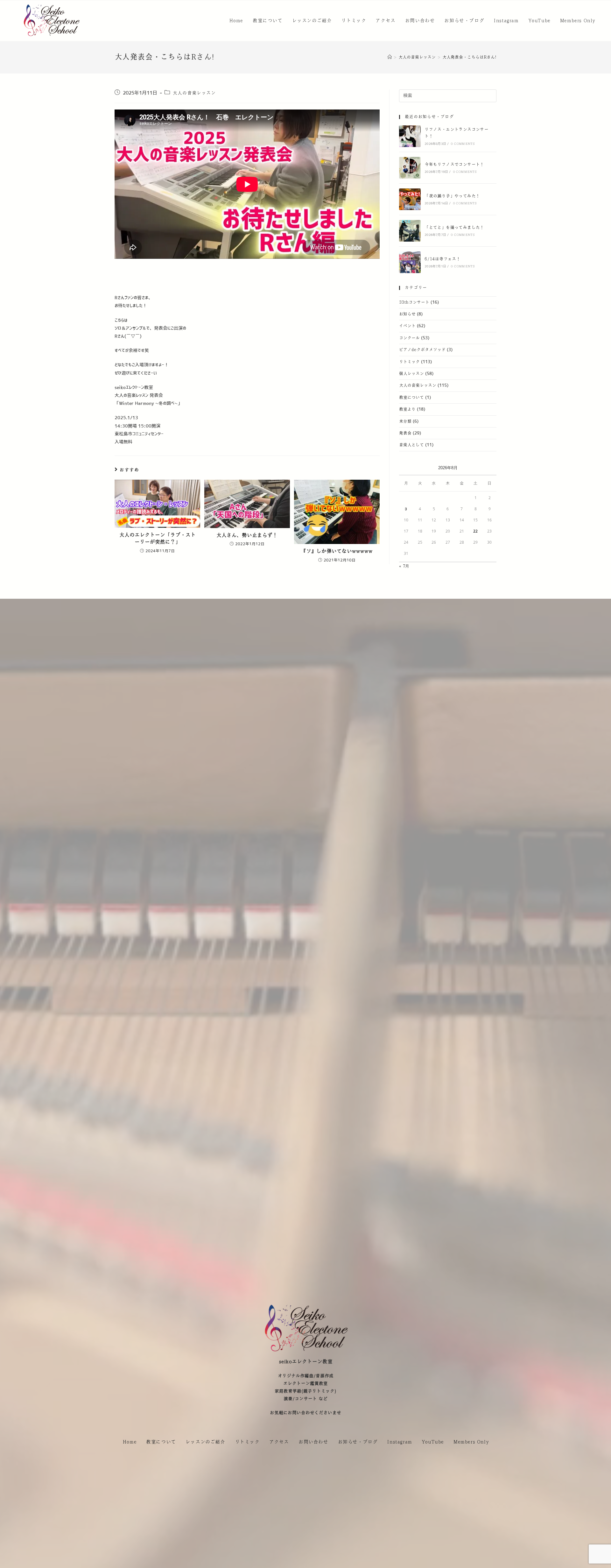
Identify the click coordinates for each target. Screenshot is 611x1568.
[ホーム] (390, 57)
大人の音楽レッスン (194, 92)
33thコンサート (414, 302)
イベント (407, 326)
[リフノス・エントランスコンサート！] (410, 136)
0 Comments (463, 143)
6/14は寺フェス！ (442, 259)
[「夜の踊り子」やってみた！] (410, 199)
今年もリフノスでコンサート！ (454, 164)
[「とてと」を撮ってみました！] (410, 231)
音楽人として (411, 445)
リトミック (409, 362)
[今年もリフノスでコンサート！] (410, 168)
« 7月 (404, 566)
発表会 (405, 433)
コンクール (409, 338)
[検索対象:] (447, 95)
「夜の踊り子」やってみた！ (452, 196)
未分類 (405, 421)
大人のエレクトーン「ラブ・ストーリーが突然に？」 (157, 538)
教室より (407, 409)
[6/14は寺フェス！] (410, 262)
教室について (411, 397)
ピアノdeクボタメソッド (422, 350)
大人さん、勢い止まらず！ (246, 535)
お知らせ (407, 314)
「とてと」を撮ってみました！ (454, 227)
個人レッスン (411, 373)
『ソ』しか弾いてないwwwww (337, 551)
